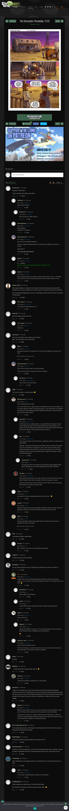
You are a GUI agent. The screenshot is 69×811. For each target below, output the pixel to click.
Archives (23, 7)
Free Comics (56, 7)
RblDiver (27, 678)
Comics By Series (30, 7)
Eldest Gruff (28, 304)
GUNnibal (29, 214)
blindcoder (27, 203)
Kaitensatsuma (30, 380)
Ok (35, 808)
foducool (27, 325)
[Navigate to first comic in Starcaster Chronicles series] (6, 21)
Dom (26, 546)
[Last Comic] (62, 123)
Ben (30, 462)
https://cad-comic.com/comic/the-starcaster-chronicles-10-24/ (33, 265)
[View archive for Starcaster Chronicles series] (34, 117)
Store (41, 7)
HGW (26, 401)
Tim (18, 574)
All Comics (63, 7)
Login (15, 7)
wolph (28, 627)
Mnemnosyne (30, 421)
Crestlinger (27, 772)
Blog (36, 7)
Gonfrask (27, 349)
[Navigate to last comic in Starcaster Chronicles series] (62, 21)
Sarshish (27, 707)
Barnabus (27, 577)
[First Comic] (6, 123)
